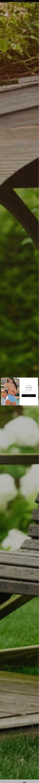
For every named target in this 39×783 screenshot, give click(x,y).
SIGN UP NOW (29, 395)
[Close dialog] (37, 379)
